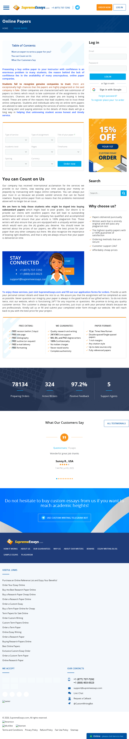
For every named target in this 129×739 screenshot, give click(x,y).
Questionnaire (60, 447)
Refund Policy (46, 730)
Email (91, 51)
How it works (11, 548)
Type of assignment (40, 134)
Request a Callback (82, 698)
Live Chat (78, 693)
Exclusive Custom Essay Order (16, 650)
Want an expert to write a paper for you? (31, 51)
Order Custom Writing (12, 618)
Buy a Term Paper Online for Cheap (18, 608)
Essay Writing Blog (107, 548)
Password (93, 63)
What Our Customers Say (23, 60)
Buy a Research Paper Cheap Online (19, 594)
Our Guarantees (41, 548)
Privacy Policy (31, 730)
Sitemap (74, 730)
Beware (90, 548)
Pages (34, 146)
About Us (25, 548)
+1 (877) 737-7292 (61, 7)
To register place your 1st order (107, 99)
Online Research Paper (12, 660)
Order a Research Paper (13, 636)
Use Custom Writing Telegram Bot (67, 517)
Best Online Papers (11, 646)
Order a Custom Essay (12, 603)
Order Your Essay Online (13, 585)
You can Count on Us (21, 56)
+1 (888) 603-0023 (31, 273)
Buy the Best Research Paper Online (19, 589)
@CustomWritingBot (83, 703)
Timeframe (62, 146)
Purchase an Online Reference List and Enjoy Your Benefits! (29, 580)
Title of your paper (66, 134)
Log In (107, 76)
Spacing (8, 158)
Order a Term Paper (11, 627)
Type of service (11, 134)
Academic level (11, 146)
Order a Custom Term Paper (15, 655)
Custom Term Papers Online (15, 622)
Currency (35, 158)
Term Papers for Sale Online (15, 613)
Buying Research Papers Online (16, 641)
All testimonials (116, 423)
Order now (104, 7)
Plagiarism (27, 554)
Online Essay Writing (11, 632)
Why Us (57, 548)
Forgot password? (108, 95)
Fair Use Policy (61, 730)
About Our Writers (74, 548)
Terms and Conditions (12, 730)
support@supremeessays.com (28, 279)
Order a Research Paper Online (16, 599)
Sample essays (11, 554)
